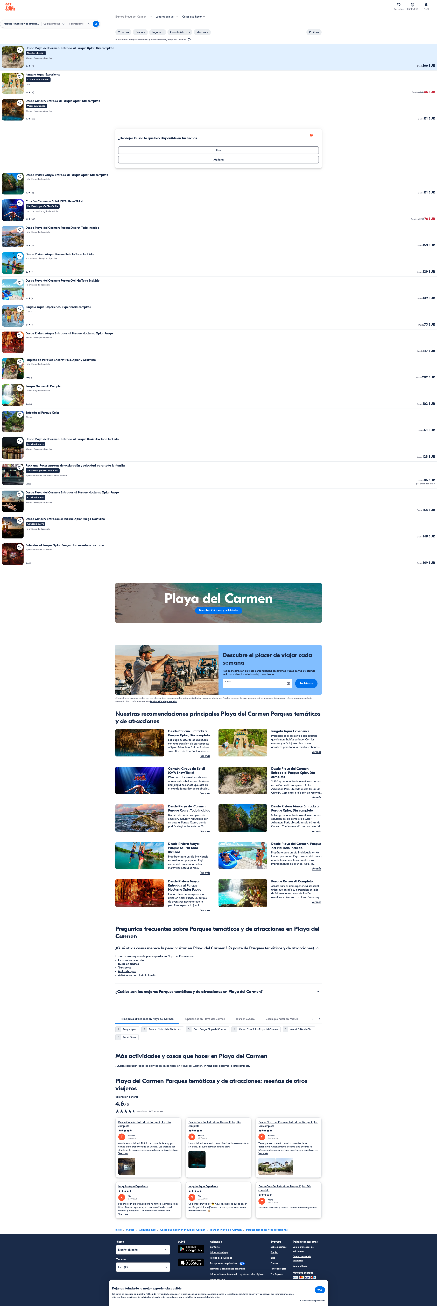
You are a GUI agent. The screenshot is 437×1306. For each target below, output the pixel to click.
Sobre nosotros (278, 1246)
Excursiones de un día (131, 960)
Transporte (124, 967)
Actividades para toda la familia (137, 975)
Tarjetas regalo (278, 1268)
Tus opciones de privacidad (224, 1263)
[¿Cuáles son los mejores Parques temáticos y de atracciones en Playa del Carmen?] (318, 991)
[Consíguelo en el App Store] (191, 1263)
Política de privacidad (221, 1257)
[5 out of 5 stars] (148, 1130)
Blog (273, 1257)
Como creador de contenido (302, 1258)
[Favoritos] (398, 4)
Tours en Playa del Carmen (226, 1229)
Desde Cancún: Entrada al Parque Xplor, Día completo (144, 1124)
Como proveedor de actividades (303, 1248)
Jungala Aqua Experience (133, 1186)
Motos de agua (127, 971)
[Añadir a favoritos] (20, 50)
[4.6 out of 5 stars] (125, 1111)
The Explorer (277, 1274)
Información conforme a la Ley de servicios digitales (237, 1274)
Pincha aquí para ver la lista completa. (227, 1065)
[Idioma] (412, 4)
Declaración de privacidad (163, 701)
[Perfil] (426, 4)
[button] (218, 57)
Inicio (118, 1229)
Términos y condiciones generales (227, 1268)
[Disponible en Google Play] (191, 1249)
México (130, 1229)
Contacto (215, 1246)
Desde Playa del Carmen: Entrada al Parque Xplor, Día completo (288, 1124)
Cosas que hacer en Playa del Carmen (183, 1229)
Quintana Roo (147, 1229)
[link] (218, 57)
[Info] (189, 40)
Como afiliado (300, 1266)
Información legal (219, 1252)
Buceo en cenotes (128, 963)
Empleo (274, 1252)
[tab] (147, 1019)
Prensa (274, 1263)
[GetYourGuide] (10, 6)
